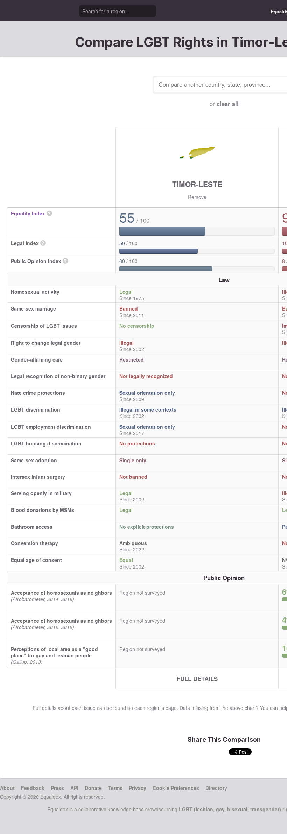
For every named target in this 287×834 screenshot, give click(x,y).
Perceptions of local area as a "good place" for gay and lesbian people (54, 652)
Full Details (197, 679)
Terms (115, 787)
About (7, 787)
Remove (197, 196)
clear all (228, 103)
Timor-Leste (197, 184)
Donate (93, 787)
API (74, 787)
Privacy (137, 787)
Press (57, 787)
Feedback (32, 787)
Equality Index (28, 213)
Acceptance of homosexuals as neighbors (61, 592)
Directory (216, 787)
